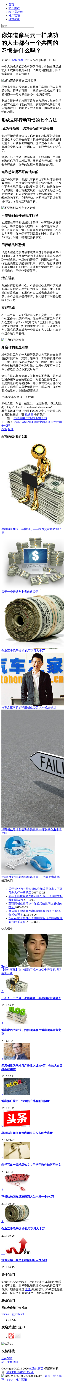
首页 (11, 4)
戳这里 (29, 414)
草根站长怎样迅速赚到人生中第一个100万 (27, 1196)
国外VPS (6, 1358)
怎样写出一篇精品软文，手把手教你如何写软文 (31, 1164)
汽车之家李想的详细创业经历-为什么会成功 (28, 707)
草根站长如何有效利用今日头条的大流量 (27, 1132)
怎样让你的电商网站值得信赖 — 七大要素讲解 (30, 876)
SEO (10, 1379)
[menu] (32, 12)
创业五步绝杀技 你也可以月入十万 (23, 650)
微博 (28, 1289)
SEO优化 (14, 19)
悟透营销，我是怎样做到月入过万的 (24, 1260)
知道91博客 (36, 1368)
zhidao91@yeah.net (12, 1314)
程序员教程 (16, 11)
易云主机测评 (9, 1362)
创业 (4, 429)
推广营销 (14, 15)
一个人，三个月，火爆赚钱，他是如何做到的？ (31, 998)
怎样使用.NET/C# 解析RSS (30, 418)
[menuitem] (36, 4)
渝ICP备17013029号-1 (20, 1372)
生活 (11, 429)
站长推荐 (14, 8)
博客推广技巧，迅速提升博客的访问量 (25, 1100)
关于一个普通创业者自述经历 (19, 591)
